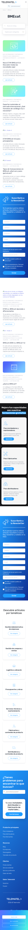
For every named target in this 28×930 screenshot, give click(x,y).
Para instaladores (8, 831)
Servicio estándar (8, 868)
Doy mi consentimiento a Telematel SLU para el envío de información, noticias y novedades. (14, 266)
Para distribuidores (8, 834)
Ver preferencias (14, 925)
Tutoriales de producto (9, 855)
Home (4, 10)
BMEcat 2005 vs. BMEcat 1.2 (14, 343)
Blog (4, 847)
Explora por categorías (12, 32)
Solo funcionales (14, 921)
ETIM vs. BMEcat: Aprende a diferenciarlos (14, 310)
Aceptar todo (14, 917)
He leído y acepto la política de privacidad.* (13, 259)
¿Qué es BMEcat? (10, 384)
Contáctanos (14, 814)
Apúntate (9, 439)
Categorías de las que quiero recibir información (12, 250)
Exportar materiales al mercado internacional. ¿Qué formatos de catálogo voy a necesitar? (14, 107)
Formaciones (7, 849)
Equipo (5, 886)
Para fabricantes (8, 837)
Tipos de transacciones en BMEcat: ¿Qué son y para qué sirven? (13, 171)
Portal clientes (7, 865)
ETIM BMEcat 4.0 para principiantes (11, 140)
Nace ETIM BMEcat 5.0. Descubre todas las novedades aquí (12, 65)
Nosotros (5, 883)
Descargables (7, 852)
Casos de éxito (7, 873)
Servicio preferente (9, 870)
